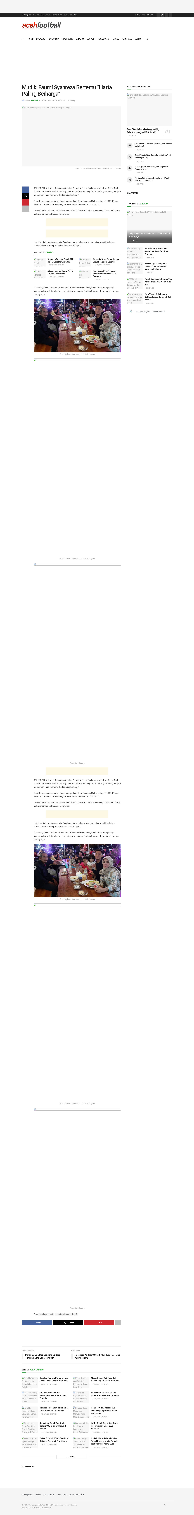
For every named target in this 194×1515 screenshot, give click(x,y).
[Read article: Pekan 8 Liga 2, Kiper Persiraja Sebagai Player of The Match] (30, 1442)
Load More (71, 1457)
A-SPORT (91, 39)
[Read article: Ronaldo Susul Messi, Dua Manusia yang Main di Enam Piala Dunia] (81, 1412)
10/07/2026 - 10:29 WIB (102, 265)
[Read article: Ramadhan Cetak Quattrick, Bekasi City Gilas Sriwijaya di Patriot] (30, 1427)
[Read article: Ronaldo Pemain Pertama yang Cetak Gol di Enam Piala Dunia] (30, 1382)
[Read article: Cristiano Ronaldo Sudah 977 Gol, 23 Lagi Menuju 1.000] (40, 262)
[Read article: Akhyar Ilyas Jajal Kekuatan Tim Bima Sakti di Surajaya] (149, 227)
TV (146, 39)
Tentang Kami (27, 15)
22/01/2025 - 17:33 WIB (100, 1432)
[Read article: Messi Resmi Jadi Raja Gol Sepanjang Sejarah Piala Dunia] (81, 1382)
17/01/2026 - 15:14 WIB (49, 1432)
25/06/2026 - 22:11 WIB (102, 279)
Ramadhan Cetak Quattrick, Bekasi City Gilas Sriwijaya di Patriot (53, 1426)
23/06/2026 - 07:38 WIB (100, 1384)
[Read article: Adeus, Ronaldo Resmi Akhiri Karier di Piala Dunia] (40, 274)
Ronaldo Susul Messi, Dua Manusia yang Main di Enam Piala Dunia (104, 1411)
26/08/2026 (150, 288)
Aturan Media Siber (70, 15)
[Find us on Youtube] (166, 15)
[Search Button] (171, 39)
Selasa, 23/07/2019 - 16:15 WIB (53, 101)
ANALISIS (80, 39)
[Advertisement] (97, 6)
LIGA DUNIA (104, 39)
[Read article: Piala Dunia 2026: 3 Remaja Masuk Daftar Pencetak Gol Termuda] (85, 274)
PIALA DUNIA (67, 39)
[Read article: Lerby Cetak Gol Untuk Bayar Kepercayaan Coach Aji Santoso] (81, 1427)
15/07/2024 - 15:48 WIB (100, 1447)
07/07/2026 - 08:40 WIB (57, 277)
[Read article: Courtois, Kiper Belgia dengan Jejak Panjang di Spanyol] (85, 262)
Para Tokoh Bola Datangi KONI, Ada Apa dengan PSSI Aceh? (143, 131)
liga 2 (74, 1314)
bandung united (46, 1314)
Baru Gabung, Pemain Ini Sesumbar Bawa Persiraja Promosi (156, 251)
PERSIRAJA (127, 39)
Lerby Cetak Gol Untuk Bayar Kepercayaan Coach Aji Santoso (104, 1426)
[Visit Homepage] (41, 26)
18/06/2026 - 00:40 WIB (100, 1417)
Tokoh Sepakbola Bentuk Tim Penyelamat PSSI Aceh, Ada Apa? (158, 282)
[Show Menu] (23, 39)
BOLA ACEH (41, 39)
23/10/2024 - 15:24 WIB (49, 1444)
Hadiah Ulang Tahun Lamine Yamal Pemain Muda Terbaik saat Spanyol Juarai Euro (104, 1441)
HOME (30, 39)
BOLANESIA (54, 39)
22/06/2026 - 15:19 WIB (100, 1399)
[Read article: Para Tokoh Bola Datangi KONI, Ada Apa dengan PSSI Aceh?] (149, 109)
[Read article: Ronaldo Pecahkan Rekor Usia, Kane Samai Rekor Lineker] (30, 1412)
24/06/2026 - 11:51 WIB (49, 1384)
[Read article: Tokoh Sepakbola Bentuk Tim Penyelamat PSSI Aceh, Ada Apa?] (135, 283)
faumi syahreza (62, 1314)
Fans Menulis (46, 15)
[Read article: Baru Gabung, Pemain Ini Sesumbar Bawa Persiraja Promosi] (135, 253)
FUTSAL (115, 39)
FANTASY (138, 39)
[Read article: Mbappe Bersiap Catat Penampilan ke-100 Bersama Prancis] (30, 1397)
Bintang (71, 101)
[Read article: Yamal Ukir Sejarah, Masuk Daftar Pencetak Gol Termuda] (81, 1397)
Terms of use (57, 15)
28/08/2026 (134, 240)
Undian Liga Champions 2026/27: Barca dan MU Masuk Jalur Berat (156, 266)
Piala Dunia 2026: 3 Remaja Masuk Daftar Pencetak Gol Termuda (105, 273)
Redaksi (36, 15)
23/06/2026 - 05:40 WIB (49, 1402)
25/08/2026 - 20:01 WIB (57, 265)
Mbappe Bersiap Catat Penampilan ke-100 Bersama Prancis (53, 1395)
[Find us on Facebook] (158, 15)
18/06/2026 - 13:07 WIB (49, 1414)
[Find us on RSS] (170, 15)
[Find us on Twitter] (162, 15)
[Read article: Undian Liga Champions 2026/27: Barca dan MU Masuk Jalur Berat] (135, 268)
